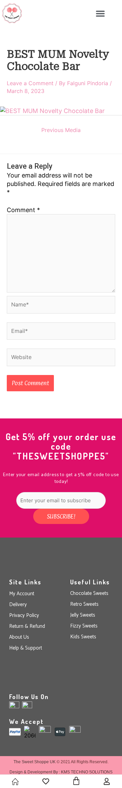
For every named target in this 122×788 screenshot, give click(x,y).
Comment (23, 209)
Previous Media (61, 130)
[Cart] (76, 780)
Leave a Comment (30, 83)
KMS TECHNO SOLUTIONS (87, 772)
